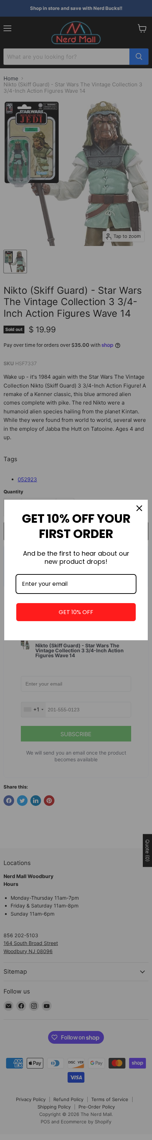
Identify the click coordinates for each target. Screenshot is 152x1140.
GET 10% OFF (76, 612)
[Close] (139, 508)
